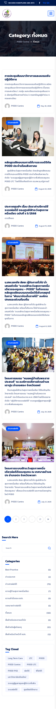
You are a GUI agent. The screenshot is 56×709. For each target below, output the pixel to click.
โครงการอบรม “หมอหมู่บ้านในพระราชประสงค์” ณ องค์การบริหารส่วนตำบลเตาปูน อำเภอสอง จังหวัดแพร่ (27, 381)
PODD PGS (13, 670)
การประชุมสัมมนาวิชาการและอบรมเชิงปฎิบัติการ (27, 77)
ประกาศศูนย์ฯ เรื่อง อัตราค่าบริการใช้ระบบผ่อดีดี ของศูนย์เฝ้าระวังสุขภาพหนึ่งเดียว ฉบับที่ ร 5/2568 (26, 210)
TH (44, 2)
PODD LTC (31, 664)
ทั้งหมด (8, 612)
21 (40, 519)
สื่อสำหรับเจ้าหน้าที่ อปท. (15, 634)
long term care (15, 658)
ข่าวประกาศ (10, 576)
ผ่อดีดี (26, 670)
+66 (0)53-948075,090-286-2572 (21, 3)
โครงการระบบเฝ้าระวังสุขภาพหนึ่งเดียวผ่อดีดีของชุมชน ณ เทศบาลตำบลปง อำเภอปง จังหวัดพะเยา (28, 471)
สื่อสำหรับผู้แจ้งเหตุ (13, 627)
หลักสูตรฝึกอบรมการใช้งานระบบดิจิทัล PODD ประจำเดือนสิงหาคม (28, 164)
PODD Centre (17, 105)
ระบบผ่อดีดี (12, 689)
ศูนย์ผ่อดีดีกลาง (30, 689)
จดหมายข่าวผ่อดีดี (13, 605)
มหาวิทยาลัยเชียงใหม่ (17, 677)
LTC (30, 658)
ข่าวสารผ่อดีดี (13, 122)
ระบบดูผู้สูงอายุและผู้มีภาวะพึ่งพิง (22, 683)
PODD (42, 658)
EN (48, 2)
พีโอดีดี (39, 670)
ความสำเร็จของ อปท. (14, 598)
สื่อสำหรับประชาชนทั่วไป (15, 619)
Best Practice (11, 569)
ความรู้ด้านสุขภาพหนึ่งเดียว (17, 591)
